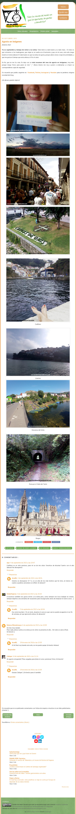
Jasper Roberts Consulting (32, 476)
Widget (38, 476)
